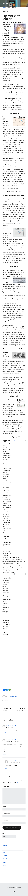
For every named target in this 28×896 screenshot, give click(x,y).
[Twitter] (8, 690)
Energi (4, 852)
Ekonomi (6, 700)
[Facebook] (4, 690)
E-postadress (6, 813)
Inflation (4, 855)
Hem (3, 7)
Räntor (4, 865)
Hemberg (5, 3)
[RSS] (14, 891)
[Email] (10, 690)
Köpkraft (4, 859)
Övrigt (4, 862)
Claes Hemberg (12, 696)
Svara (4, 732)
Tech (3, 869)
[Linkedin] (6, 690)
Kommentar (6, 786)
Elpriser (4, 848)
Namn (4, 806)
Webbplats (5, 820)
